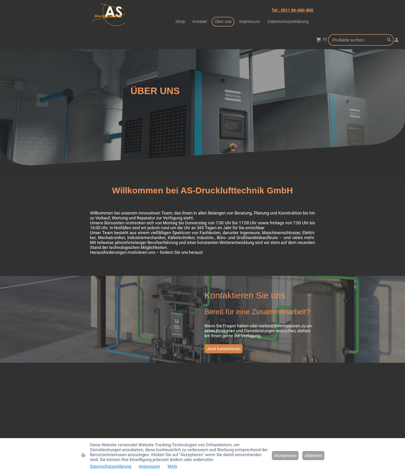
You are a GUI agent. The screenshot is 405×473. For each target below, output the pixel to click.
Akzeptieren (285, 455)
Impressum (149, 466)
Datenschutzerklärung (110, 466)
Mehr (172, 466)
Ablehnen (313, 455)
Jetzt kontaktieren (223, 348)
